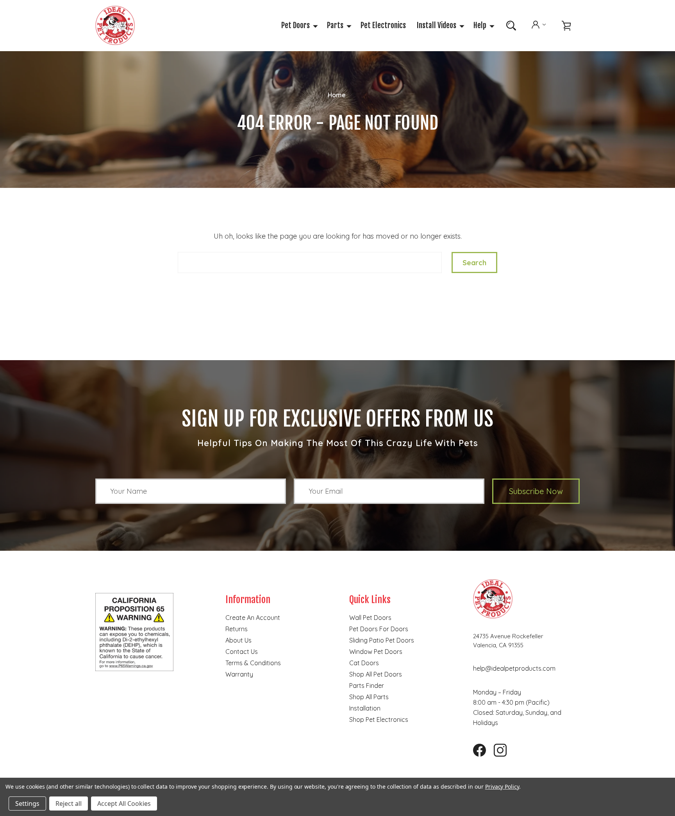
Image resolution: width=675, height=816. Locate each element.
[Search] (511, 25)
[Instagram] (497, 747)
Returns (236, 629)
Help (479, 25)
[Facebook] (476, 747)
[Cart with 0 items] (566, 25)
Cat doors (364, 663)
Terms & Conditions (253, 663)
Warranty (239, 674)
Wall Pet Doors (370, 617)
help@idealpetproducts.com (514, 668)
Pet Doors (295, 25)
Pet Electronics (383, 25)
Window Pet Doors (375, 651)
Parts (335, 25)
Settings (27, 803)
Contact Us (241, 651)
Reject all (68, 803)
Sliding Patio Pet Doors (381, 640)
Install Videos (436, 25)
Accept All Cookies (124, 803)
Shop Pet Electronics (378, 719)
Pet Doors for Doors (378, 629)
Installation (364, 708)
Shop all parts (369, 697)
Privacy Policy (502, 786)
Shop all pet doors (375, 674)
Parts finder (366, 685)
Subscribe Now (536, 491)
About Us (238, 640)
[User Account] (539, 25)
